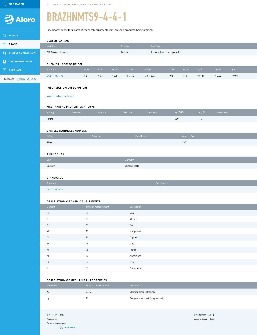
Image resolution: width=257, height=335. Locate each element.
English (21, 78)
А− (28, 78)
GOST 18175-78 (55, 75)
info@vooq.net (59, 323)
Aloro (20, 21)
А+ (35, 78)
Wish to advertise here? (60, 96)
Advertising (52, 319)
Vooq (211, 315)
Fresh (212, 319)
